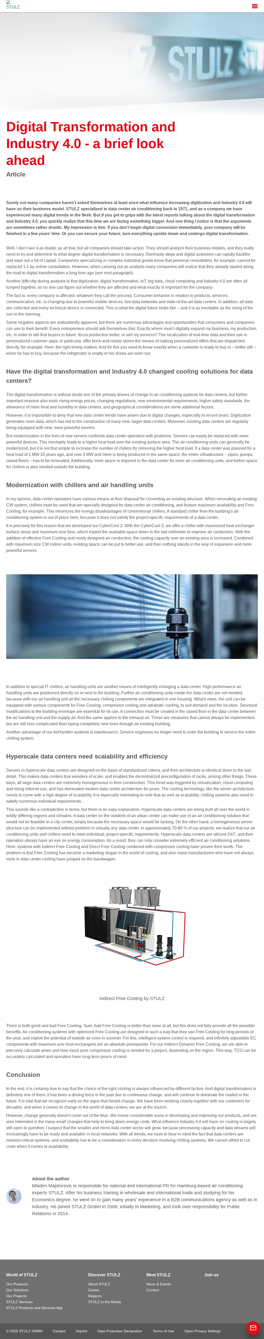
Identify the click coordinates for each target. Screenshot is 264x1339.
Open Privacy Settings (203, 1331)
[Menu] (255, 6)
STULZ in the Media (104, 1302)
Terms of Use (163, 1331)
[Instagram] (231, 1285)
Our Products (17, 1284)
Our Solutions (17, 1290)
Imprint (81, 1331)
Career (94, 1290)
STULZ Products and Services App (34, 1308)
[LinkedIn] (220, 1285)
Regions (95, 1296)
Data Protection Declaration (119, 1331)
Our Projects (16, 1296)
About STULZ (99, 1284)
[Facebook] (208, 1285)
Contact (152, 1290)
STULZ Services (19, 1302)
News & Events (158, 1284)
